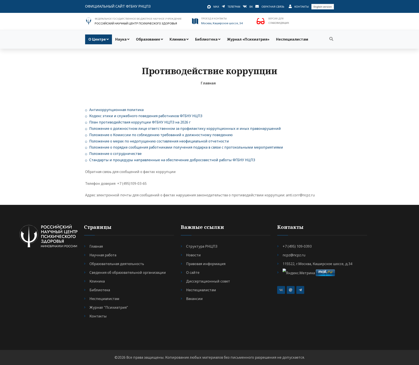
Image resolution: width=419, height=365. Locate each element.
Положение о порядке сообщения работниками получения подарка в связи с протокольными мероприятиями (186, 147)
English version (323, 6)
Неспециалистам (292, 39)
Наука (121, 39)
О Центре (97, 39)
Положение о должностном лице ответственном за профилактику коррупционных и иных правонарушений (185, 128)
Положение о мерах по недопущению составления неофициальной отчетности (159, 141)
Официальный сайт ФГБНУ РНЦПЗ (118, 6)
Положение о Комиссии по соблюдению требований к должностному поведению (161, 134)
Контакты (301, 7)
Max (216, 7)
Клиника (178, 39)
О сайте (192, 272)
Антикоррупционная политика (116, 109)
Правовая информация (205, 263)
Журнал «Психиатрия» (248, 39)
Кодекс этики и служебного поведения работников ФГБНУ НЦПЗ (145, 115)
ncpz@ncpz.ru (294, 255)
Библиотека (206, 39)
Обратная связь (272, 7)
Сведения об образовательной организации (127, 272)
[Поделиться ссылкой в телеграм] (300, 290)
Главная (208, 83)
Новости (193, 255)
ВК (251, 7)
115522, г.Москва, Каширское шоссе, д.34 (317, 263)
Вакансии (194, 298)
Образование (148, 39)
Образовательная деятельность (116, 263)
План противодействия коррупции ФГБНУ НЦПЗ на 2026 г (140, 122)
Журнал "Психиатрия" (108, 307)
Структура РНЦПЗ (201, 246)
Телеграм (233, 7)
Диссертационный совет (208, 281)
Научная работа (102, 255)
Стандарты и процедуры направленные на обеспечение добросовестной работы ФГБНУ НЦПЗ (172, 160)
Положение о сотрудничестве (115, 153)
